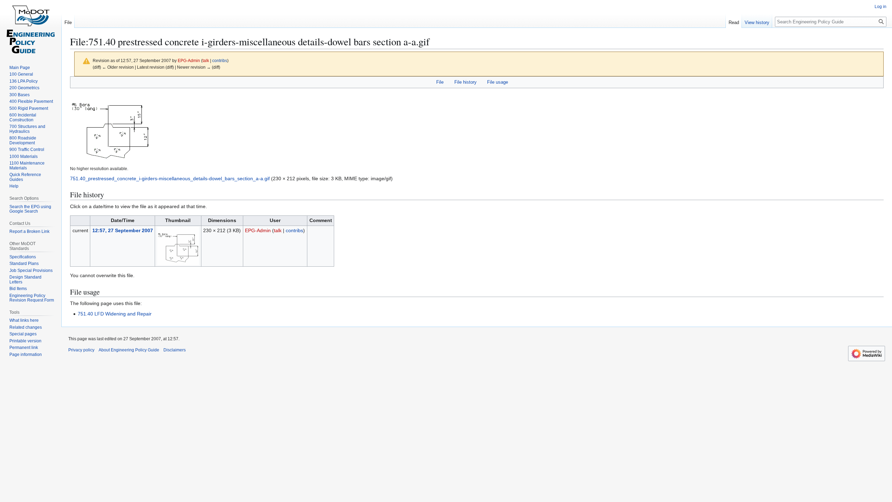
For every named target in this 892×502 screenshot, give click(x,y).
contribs (219, 60)
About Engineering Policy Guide (129, 350)
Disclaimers (174, 350)
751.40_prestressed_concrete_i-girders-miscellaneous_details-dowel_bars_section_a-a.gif (170, 178)
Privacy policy (81, 350)
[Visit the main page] (31, 28)
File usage (497, 82)
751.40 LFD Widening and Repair (115, 314)
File (440, 82)
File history (465, 82)
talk (205, 60)
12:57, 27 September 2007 (122, 230)
